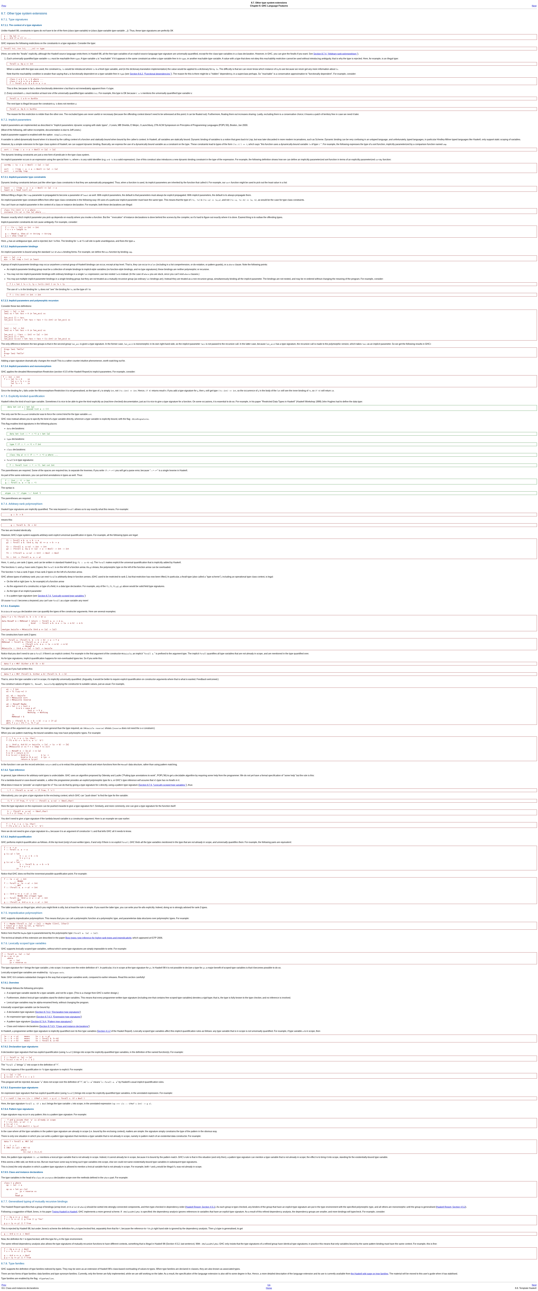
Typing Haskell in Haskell (64, 1212)
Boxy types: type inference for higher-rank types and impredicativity (98, 938)
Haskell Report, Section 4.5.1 (200, 1207)
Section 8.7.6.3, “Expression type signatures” (59, 1017)
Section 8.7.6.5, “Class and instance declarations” (64, 1026)
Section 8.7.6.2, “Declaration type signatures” (58, 1012)
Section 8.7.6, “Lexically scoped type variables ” (61, 596)
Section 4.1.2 (104, 1031)
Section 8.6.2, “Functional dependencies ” (150, 74)
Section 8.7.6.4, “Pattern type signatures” (51, 1021)
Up (268, 1285)
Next (534, 6)
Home (269, 1288)
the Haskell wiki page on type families (369, 1273)
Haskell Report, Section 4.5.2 (450, 1207)
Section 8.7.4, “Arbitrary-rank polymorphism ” (335, 54)
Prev (4, 6)
